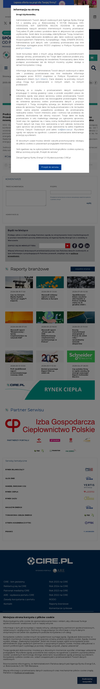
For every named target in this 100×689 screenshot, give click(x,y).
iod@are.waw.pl (65, 129)
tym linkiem (41, 79)
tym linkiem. (26, 48)
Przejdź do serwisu (50, 167)
